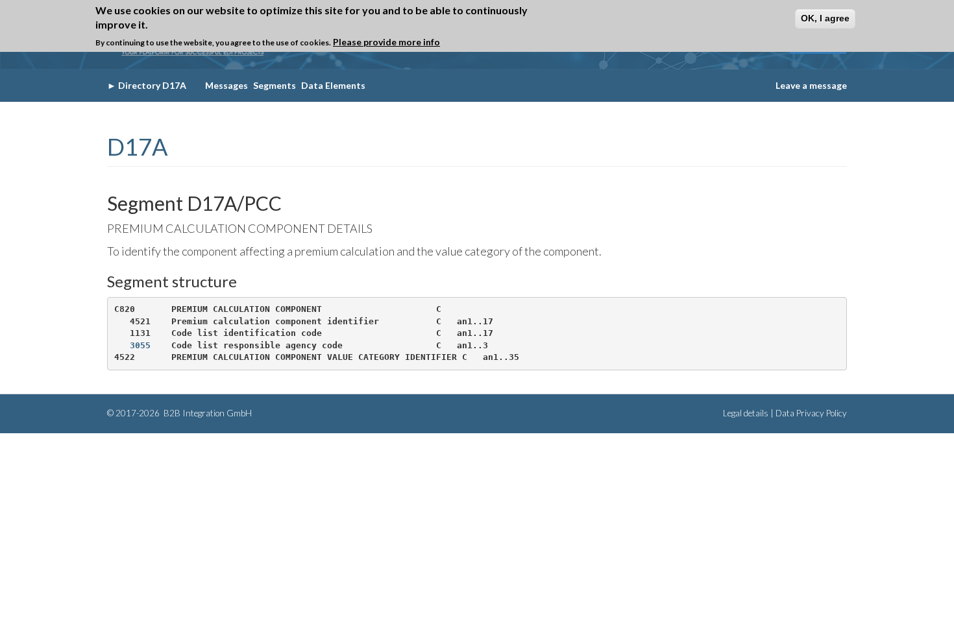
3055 (140, 345)
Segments (274, 85)
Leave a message (811, 85)
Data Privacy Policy (811, 413)
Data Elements (333, 85)
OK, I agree (825, 18)
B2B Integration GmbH (207, 413)
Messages (226, 85)
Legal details (745, 413)
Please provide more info (386, 41)
